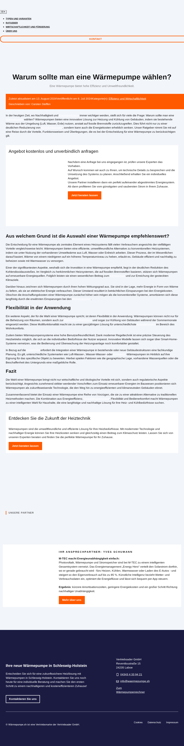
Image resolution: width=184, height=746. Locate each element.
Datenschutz (154, 722)
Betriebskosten (81, 298)
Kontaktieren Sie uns (23, 698)
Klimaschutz (117, 275)
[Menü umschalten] (3, 12)
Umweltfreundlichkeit (96, 398)
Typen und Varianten (18, 18)
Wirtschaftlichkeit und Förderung (28, 27)
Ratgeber (12, 23)
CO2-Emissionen (51, 127)
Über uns (11, 31)
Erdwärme (119, 354)
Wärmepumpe (14, 119)
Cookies (138, 722)
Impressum (172, 722)
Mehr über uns (71, 599)
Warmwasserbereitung (78, 320)
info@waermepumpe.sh (135, 681)
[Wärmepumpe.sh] (24, 8)
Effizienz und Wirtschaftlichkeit (127, 98)
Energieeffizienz (69, 115)
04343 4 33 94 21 (131, 674)
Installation (33, 350)
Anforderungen (146, 324)
